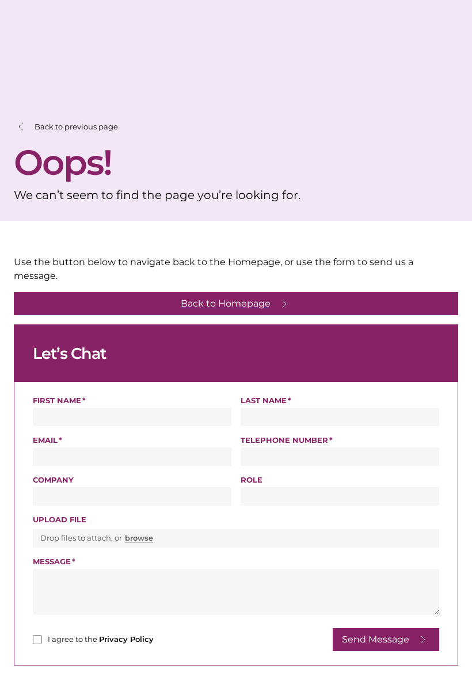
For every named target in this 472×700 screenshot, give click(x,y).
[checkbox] (37, 639)
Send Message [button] (375, 639)
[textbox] (132, 417)
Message (53, 561)
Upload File (59, 519)
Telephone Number (319, 440)
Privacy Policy (126, 639)
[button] (66, 127)
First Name (58, 400)
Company (53, 479)
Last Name (265, 400)
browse (139, 537)
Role (251, 479)
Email (46, 440)
